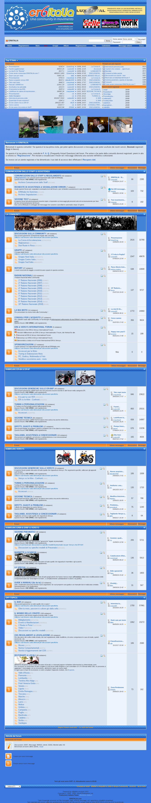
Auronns (113, 334)
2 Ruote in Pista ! (25, 625)
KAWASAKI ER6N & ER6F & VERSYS (22, 528)
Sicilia (21, 720)
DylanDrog (114, 240)
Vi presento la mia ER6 (17, 89)
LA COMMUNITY (13, 214)
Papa (111, 573)
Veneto (21, 686)
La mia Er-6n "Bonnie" (17, 71)
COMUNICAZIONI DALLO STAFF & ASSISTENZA (28, 171)
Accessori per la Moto (27, 351)
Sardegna (22, 723)
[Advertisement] (75, 50)
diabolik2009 (114, 474)
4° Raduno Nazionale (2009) (30, 288)
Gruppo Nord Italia (26, 257)
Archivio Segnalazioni (27, 195)
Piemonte (22, 675)
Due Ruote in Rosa (26, 246)
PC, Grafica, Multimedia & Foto (31, 356)
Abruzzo (21, 699)
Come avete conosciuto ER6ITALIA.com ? (24, 73)
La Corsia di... (96, 66)
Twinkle (113, 191)
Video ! (21, 628)
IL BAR (98, 98)
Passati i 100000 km (16, 84)
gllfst (111, 516)
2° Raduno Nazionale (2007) (30, 283)
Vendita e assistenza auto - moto (32, 359)
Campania (22, 710)
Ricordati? (142, 39)
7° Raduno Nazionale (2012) (30, 296)
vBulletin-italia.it (85, 795)
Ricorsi (21, 645)
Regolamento (24, 46)
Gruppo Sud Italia (25, 262)
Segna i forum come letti (67, 727)
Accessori (97, 69)
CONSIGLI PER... (94, 105)
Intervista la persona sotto (18, 98)
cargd (105, 89)
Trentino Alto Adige (26, 681)
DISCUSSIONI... (95, 73)
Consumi (108, 82)
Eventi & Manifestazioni (28, 623)
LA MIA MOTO (96, 71)
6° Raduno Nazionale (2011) (30, 294)
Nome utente (117, 39)
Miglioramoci (23, 243)
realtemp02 (107, 98)
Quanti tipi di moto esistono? (19, 100)
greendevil (113, 507)
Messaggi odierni (125, 46)
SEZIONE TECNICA (93, 91)
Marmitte (108, 71)
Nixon (112, 290)
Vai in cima (141, 786)
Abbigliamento (24, 620)
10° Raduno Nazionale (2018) (30, 304)
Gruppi (55, 46)
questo (71, 670)
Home (9, 46)
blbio (111, 585)
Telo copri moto (14, 82)
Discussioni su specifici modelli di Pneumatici (38, 548)
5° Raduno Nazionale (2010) (30, 291)
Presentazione (14, 66)
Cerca (141, 46)
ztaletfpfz (106, 107)
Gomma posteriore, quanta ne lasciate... (119, 80)
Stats (38, 46)
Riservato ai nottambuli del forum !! (117, 78)
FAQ (94, 46)
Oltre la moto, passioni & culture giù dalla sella (38, 609)
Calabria (21, 718)
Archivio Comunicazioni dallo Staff (33, 182)
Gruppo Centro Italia (27, 260)
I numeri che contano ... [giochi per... (118, 69)
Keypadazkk (107, 92)
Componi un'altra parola (113, 73)
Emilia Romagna (25, 691)
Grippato (113, 202)
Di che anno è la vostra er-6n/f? (20, 107)
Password (116, 42)
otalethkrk (106, 103)
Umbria (21, 707)
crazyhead (117, 395)
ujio (111, 643)
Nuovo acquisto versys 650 (19, 80)
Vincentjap (107, 94)
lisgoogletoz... (108, 105)
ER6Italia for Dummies (28, 192)
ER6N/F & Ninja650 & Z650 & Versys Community (109, 786)
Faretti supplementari (16, 69)
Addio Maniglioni (14, 96)
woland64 (113, 606)
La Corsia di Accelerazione (29, 240)
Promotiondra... (108, 96)
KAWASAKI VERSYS (15, 449)
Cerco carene (14, 105)
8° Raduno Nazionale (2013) (30, 299)
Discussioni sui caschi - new (115, 75)
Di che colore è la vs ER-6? (19, 103)
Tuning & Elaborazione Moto (30, 354)
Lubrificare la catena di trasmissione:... (22, 91)
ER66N (112, 690)
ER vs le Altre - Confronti (29, 400)
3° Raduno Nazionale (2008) (30, 286)
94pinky (112, 499)
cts (111, 320)
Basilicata (22, 715)
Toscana (22, 694)
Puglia (21, 712)
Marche (21, 697)
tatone (115, 428)
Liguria (21, 689)
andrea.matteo (115, 269)
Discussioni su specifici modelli (31, 631)
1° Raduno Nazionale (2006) (30, 280)
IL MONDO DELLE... (93, 76)
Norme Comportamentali (28, 648)
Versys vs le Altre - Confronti (30, 478)
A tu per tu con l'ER (26, 397)
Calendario (106, 46)
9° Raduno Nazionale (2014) (30, 302)
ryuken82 (113, 180)
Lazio (20, 702)
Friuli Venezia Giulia (26, 683)
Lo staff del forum (86, 727)
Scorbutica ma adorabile (17, 87)
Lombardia (22, 678)
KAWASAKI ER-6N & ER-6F (18, 369)
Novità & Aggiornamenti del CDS (32, 651)
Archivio (132, 786)
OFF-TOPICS (11, 598)
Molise (21, 705)
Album (66, 46)
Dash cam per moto (16, 76)
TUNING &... (96, 96)
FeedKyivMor (108, 100)
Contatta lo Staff (83, 786)
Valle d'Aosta (23, 673)
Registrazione (81, 46)
